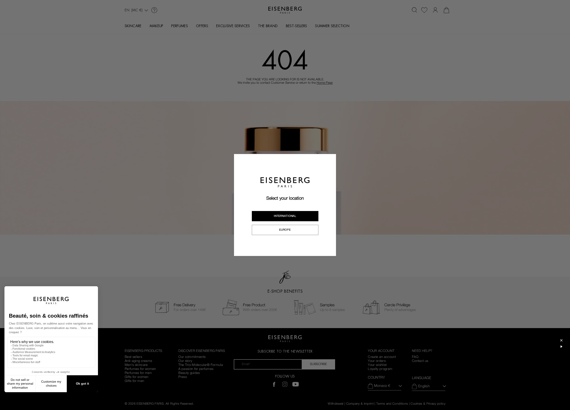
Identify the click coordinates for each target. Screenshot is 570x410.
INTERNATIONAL (285, 216)
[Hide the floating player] (561, 340)
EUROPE (285, 229)
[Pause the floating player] (561, 346)
